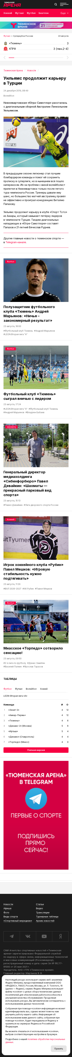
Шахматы (11, 427)
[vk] (28, 936)
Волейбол (8, 95)
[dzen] (60, 936)
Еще (63, 13)
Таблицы (10, 678)
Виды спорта (10, 916)
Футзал (19, 13)
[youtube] (44, 936)
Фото (6, 912)
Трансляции (42, 912)
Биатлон (44, 13)
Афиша (7, 908)
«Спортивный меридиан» (17, 920)
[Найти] (55, 4)
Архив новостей (45, 920)
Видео (39, 908)
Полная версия (36, 750)
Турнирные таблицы (47, 916)
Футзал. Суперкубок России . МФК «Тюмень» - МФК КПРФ (36, 44)
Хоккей (7, 13)
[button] (4, 57)
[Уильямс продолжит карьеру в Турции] (36, 142)
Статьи (40, 904)
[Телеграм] (36, 815)
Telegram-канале (16, 242)
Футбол (31, 13)
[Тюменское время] (36, 25)
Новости (8, 904)
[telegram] (11, 936)
